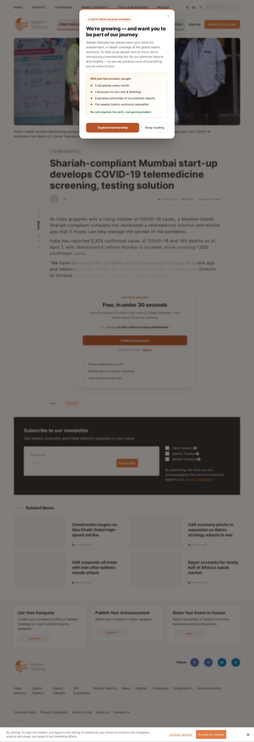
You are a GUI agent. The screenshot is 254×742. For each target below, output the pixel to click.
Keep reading (154, 127)
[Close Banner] (248, 734)
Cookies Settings (180, 734)
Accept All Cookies (211, 734)
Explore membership (113, 127)
